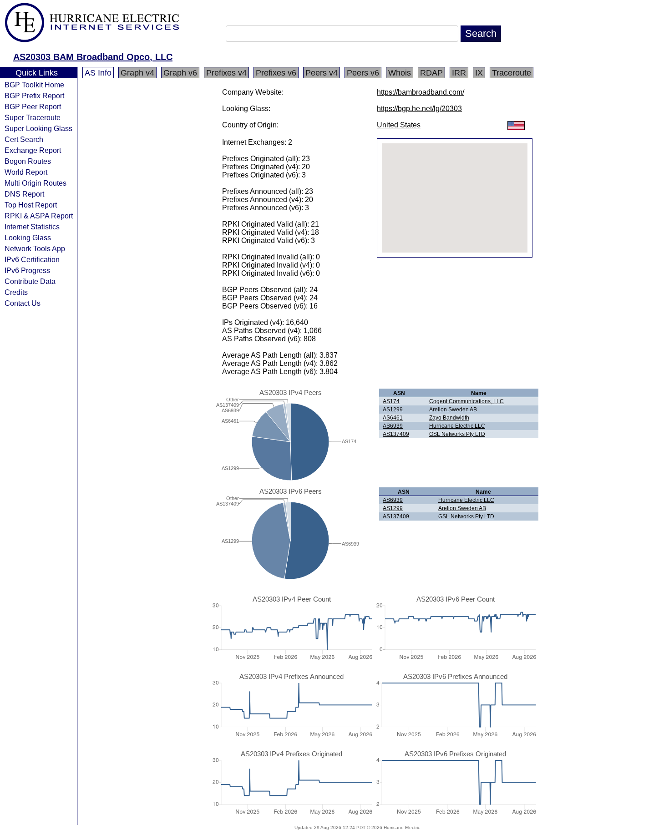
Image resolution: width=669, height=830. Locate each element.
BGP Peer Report (33, 106)
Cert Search (24, 139)
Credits (16, 292)
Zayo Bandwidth (449, 418)
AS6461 (393, 418)
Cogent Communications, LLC (466, 401)
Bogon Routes (28, 161)
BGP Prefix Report (34, 95)
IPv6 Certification (32, 259)
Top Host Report (31, 205)
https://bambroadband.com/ (420, 92)
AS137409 (396, 434)
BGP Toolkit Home (34, 85)
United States (399, 125)
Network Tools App (35, 248)
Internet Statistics (32, 227)
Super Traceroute (33, 117)
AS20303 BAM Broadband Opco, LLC (92, 57)
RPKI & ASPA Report (39, 216)
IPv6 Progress (27, 270)
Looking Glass (28, 237)
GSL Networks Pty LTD (457, 434)
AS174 (391, 401)
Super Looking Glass (38, 128)
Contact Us (23, 303)
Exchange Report (33, 150)
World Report (26, 172)
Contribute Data (30, 281)
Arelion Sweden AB (453, 409)
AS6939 (393, 426)
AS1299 (393, 409)
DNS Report (24, 194)
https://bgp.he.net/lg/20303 (419, 108)
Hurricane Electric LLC (457, 426)
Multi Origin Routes (35, 183)
